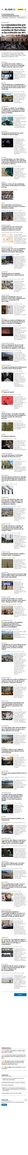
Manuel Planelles (5, 845)
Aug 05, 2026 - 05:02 (16, 166)
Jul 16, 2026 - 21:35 (16, 579)
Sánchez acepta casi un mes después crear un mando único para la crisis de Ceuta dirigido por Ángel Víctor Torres (12, 1062)
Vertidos (3, 412)
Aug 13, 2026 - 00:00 (12, 137)
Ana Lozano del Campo (6, 918)
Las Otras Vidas (4, 390)
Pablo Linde (12, 845)
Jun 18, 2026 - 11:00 (16, 918)
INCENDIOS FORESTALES (6, 677)
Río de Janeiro (4, 964)
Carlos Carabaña (5, 946)
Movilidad (3, 816)
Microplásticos (4, 497)
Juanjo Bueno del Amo (6, 279)
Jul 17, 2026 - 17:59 (15, 533)
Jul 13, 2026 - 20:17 (17, 733)
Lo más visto (4, 1075)
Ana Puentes (4, 651)
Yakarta (3, 203)
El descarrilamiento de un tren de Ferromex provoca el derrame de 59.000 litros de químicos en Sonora (13, 347)
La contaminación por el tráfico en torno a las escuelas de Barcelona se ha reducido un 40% (13, 28)
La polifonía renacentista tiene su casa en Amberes (13, 1068)
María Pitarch (4, 891)
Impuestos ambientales (6, 910)
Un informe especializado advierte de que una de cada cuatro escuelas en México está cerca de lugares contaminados (14, 942)
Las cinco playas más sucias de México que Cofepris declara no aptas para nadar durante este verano (13, 729)
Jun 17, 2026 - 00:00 (17, 946)
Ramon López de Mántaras (7, 371)
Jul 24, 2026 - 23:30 (17, 371)
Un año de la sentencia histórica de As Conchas (13, 774)
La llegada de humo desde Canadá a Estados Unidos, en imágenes (13, 554)
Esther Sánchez (4, 166)
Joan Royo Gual (4, 973)
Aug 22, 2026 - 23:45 (19, 69)
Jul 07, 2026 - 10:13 (16, 803)
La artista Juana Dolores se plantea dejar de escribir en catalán (13, 1051)
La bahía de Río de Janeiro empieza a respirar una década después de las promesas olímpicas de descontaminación (13, 968)
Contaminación (7, 14)
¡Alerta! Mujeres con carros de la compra (12, 1093)
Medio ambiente (4, 882)
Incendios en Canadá (5, 524)
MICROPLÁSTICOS (4, 701)
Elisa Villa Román (5, 304)
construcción (4, 271)
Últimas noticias (6, 1048)
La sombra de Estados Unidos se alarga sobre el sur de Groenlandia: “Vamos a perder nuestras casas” (13, 65)
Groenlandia (4, 62)
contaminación (4, 771)
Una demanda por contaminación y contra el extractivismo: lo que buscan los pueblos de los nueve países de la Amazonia (13, 87)
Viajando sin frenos (9, 436)
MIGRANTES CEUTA (12, 17)
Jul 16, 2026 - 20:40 (16, 604)
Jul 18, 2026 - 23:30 (11, 438)
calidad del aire (5, 22)
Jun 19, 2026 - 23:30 (16, 891)
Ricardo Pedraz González (16, 822)
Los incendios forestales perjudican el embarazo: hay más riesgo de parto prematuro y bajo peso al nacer (13, 681)
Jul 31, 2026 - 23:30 (18, 232)
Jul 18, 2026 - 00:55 (12, 484)
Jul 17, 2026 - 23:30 (16, 506)
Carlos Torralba (5, 69)
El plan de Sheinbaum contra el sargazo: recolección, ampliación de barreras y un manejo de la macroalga (13, 299)
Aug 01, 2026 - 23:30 (17, 210)
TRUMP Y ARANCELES (21, 17)
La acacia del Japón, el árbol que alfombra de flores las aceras (12, 456)
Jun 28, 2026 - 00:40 (17, 868)
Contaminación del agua (6, 620)
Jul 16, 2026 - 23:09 (10, 557)
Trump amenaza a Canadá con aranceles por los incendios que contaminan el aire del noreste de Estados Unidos (12, 528)
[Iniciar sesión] (25, 9)
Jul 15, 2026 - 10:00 (17, 685)
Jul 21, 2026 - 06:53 (16, 420)
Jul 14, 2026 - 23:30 (17, 709)
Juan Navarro (4, 420)
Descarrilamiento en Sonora (7, 343)
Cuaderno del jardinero (6, 453)
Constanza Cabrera (5, 115)
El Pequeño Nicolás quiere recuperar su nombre (14, 1082)
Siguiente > (20, 994)
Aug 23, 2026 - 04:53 (18, 52)
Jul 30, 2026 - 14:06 (17, 304)
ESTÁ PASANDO (5, 17)
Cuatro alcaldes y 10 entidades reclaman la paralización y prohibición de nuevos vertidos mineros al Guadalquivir (12, 625)
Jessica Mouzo (4, 685)
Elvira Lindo (4, 438)
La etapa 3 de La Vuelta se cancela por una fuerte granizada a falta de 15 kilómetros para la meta (13, 1056)
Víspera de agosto (8, 392)
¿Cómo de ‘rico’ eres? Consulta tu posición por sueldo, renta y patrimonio (13, 1079)
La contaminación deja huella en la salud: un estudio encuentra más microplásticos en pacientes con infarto (12, 705)
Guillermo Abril (4, 210)
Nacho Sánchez (4, 506)
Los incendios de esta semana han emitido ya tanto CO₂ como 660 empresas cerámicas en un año (11, 228)
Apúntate (4, 1104)
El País (2, 137)
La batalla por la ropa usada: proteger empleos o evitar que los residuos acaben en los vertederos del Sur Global (13, 647)
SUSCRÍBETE (20, 9)
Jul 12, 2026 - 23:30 (13, 755)
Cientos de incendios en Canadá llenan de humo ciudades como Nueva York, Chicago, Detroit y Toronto (13, 600)
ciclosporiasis (4, 572)
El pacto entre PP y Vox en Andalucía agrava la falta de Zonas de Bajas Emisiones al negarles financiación (13, 250)
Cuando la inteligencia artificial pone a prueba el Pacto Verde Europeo (13, 368)
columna (3, 434)
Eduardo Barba (4, 459)
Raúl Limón (3, 254)
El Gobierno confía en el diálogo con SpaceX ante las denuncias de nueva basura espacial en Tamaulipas (13, 322)
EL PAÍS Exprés (4, 189)
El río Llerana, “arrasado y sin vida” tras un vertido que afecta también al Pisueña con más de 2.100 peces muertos (13, 416)
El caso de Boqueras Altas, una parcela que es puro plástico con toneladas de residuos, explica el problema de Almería (12, 502)
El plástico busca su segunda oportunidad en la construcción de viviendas (12, 275)
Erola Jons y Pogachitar (8, 1085)
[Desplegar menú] (2, 9)
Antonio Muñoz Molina (6, 394)
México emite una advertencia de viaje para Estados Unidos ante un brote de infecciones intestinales (13, 576)
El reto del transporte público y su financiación (12, 819)
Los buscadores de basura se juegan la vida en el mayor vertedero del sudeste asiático (13, 206)
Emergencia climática (6, 225)
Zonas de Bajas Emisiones (6, 247)
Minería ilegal (4, 131)
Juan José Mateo (5, 803)
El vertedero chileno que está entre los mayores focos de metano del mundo (12, 865)
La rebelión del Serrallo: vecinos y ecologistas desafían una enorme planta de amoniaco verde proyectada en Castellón (13, 886)
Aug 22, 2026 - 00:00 (19, 91)
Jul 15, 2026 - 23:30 (14, 629)
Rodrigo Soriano (5, 350)
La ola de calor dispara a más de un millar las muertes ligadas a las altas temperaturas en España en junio (13, 842)
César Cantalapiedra (5, 822)
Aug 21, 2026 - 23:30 (18, 115)
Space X (3, 318)
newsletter (4, 1099)
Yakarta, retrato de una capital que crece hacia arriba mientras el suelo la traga (13, 185)
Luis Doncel (3, 533)
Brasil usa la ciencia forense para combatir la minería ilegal (12, 134)
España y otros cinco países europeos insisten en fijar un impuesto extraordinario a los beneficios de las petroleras (14, 1089)
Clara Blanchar (4, 52)
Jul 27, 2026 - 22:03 (17, 350)
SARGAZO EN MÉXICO (5, 295)
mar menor (3, 157)
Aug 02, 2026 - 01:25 (12, 189)
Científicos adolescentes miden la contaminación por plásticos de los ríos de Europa (12, 751)
